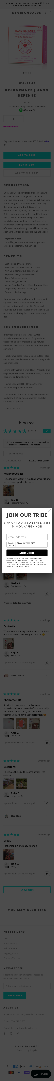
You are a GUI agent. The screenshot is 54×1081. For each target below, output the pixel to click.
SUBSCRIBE (27, 553)
